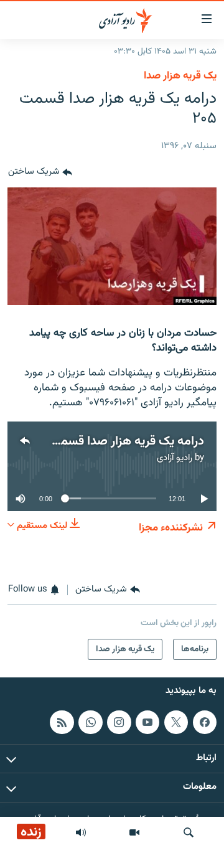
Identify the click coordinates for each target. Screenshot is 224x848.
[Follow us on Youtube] (147, 722)
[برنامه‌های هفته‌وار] (81, 832)
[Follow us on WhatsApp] (90, 722)
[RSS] (61, 722)
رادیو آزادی (174, 458)
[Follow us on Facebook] (205, 722)
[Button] (40, 172)
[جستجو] (188, 832)
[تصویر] (134, 832)
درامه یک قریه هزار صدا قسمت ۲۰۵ (115, 441)
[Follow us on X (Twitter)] (176, 722)
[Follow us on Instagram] (119, 722)
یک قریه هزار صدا (180, 76)
